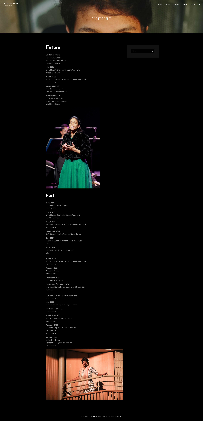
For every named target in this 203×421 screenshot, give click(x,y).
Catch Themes (117, 416)
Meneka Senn (11, 3)
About (168, 4)
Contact (193, 4)
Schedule (176, 4)
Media (185, 4)
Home (160, 4)
